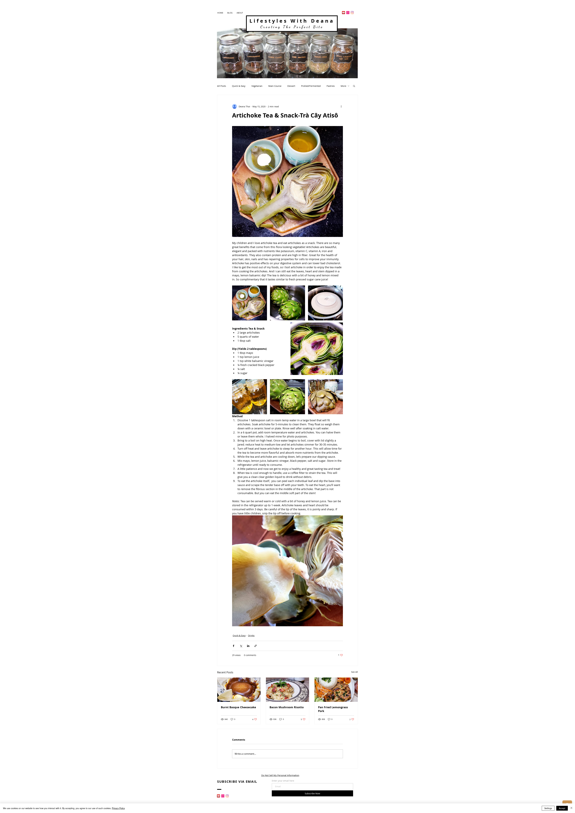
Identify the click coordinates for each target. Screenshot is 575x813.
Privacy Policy (118, 808)
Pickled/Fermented (311, 85)
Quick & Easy (238, 85)
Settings (548, 808)
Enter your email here (283, 781)
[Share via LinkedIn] (248, 645)
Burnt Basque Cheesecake (238, 707)
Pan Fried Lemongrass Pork (333, 709)
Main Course (274, 85)
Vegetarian (256, 85)
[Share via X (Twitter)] (240, 645)
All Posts (221, 85)
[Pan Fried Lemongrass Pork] (336, 690)
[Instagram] (347, 12)
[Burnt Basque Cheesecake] (239, 690)
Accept (562, 808)
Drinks (251, 635)
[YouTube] (343, 12)
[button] (354, 86)
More (343, 85)
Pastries (331, 85)
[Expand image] (249, 302)
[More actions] (341, 106)
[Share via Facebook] (233, 645)
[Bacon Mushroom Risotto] (287, 690)
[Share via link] (255, 645)
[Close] (571, 808)
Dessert (291, 85)
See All (354, 671)
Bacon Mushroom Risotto (287, 707)
